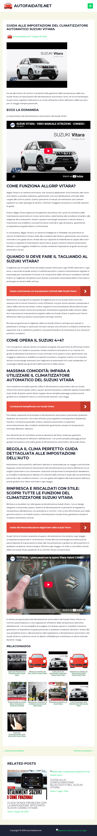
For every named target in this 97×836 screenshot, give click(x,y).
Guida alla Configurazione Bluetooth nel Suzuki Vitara (66, 783)
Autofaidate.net (33, 6)
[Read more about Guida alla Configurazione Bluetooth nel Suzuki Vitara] (70, 773)
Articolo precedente (13, 751)
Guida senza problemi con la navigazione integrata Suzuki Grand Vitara (26, 805)
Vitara (10, 811)
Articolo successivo (84, 751)
